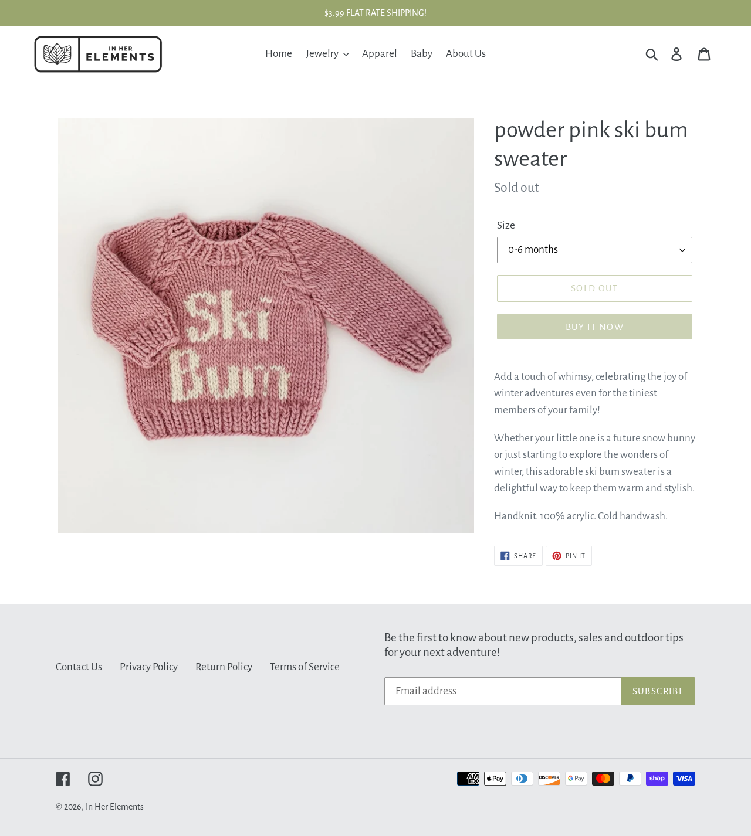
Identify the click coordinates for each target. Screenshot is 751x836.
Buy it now (595, 327)
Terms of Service (305, 666)
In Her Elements (115, 806)
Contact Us (79, 666)
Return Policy (223, 666)
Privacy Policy (149, 666)
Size (506, 225)
